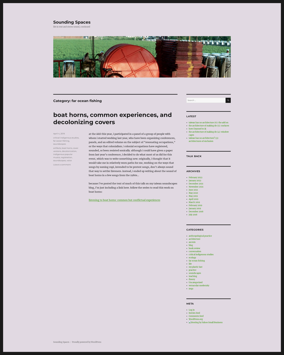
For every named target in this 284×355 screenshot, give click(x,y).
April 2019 (193, 199)
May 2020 (193, 193)
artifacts (57, 148)
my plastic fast (195, 267)
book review (194, 248)
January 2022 (195, 180)
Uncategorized (195, 282)
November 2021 (196, 187)
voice (69, 160)
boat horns (67, 148)
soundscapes (59, 144)
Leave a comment (62, 164)
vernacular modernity (199, 285)
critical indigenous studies (66, 138)
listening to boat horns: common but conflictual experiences (124, 200)
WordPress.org (196, 319)
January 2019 (195, 208)
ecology (192, 257)
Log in (192, 310)
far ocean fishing (61, 141)
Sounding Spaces (72, 22)
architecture (194, 239)
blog (191, 245)
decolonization (69, 151)
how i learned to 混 (197, 129)
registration (66, 157)
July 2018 (193, 214)
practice (192, 270)
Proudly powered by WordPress (86, 342)
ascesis (192, 242)
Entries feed (194, 313)
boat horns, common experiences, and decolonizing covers (112, 118)
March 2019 (194, 202)
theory (192, 279)
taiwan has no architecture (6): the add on (208, 122)
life (190, 264)
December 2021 (196, 183)
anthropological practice (200, 236)
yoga (191, 288)
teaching (193, 276)
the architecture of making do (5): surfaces (209, 125)
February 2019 (195, 205)
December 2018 (196, 211)
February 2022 (195, 177)
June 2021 (193, 190)
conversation (195, 251)
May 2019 (193, 196)
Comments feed (196, 316)
